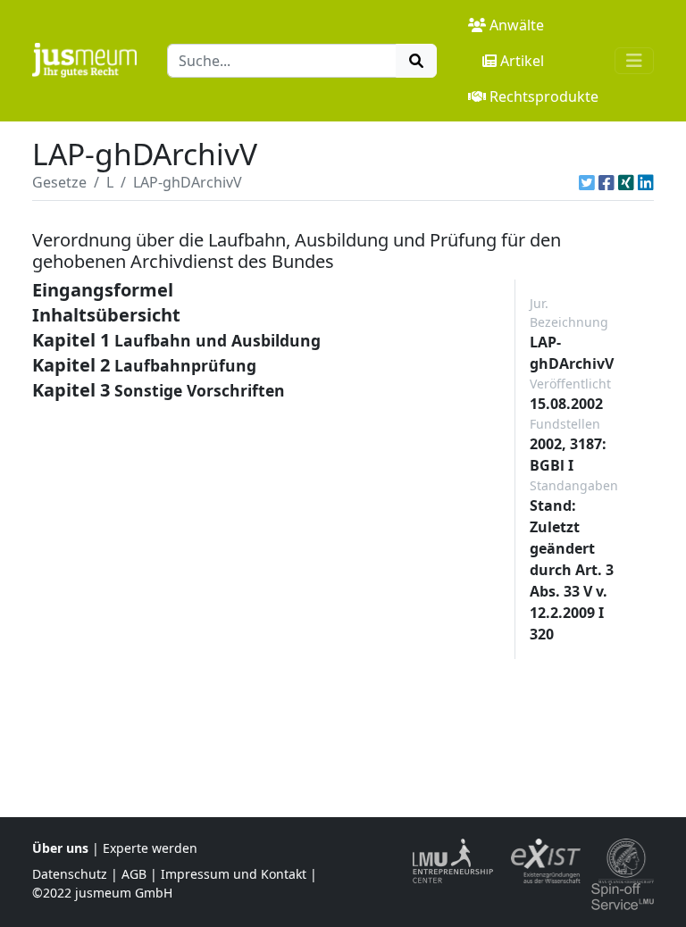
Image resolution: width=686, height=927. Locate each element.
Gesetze (59, 182)
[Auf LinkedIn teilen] (646, 182)
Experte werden (150, 847)
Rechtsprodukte (543, 96)
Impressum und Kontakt (233, 873)
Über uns (60, 847)
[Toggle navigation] (634, 60)
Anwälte (516, 25)
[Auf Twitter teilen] (587, 182)
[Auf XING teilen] (626, 182)
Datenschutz (69, 873)
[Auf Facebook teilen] (606, 182)
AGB (133, 873)
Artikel (522, 61)
